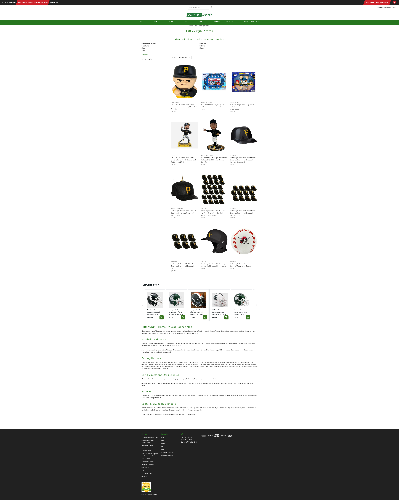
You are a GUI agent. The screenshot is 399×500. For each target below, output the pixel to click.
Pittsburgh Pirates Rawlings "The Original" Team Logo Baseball (242, 265)
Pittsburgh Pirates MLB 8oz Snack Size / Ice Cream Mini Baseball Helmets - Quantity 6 (184, 266)
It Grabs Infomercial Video (150, 438)
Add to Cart (184, 84)
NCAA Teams (146, 459)
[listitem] (155, 305)
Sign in (379, 7)
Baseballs (203, 44)
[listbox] (184, 57)
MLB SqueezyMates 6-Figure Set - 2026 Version (243, 106)
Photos (202, 48)
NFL (186, 22)
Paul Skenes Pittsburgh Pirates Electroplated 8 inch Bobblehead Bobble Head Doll (183, 160)
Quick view (184, 80)
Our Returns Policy (147, 462)
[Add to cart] (161, 317)
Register (387, 7)
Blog (143, 470)
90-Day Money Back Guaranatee (377, 2)
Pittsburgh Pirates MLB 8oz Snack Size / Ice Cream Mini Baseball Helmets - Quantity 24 (213, 213)
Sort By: (174, 57)
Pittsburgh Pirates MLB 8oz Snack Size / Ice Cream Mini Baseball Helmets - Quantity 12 (243, 213)
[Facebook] (394, 2)
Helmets (202, 46)
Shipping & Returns (148, 464)
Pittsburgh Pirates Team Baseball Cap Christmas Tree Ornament (183, 212)
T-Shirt (144, 50)
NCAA (171, 22)
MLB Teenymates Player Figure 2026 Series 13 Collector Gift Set (212, 106)
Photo (143, 48)
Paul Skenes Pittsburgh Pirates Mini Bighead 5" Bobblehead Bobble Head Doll (214, 160)
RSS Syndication (147, 473)
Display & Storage (251, 22)
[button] (142, 305)
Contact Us (54, 2)
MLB (140, 22)
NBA (155, 22)
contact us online (196, 410)
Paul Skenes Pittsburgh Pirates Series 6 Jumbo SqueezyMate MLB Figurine (184, 107)
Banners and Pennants (149, 44)
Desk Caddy (145, 46)
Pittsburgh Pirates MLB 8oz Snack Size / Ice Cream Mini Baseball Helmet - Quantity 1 (243, 160)
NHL (201, 22)
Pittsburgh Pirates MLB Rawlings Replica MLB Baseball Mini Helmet (213, 265)
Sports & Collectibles (223, 22)
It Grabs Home (146, 451)
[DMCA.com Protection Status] (146, 487)
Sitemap (144, 476)
